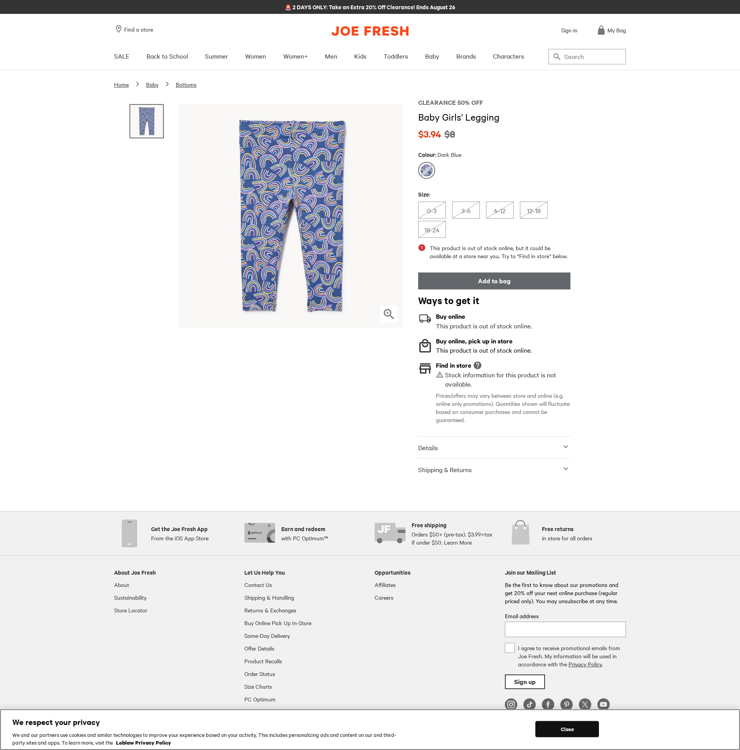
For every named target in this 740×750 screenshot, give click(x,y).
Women (255, 56)
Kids (360, 56)
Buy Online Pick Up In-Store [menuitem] (277, 623)
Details (428, 447)
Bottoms (186, 84)
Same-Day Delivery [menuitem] (267, 635)
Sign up (525, 681)
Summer (216, 56)
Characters (508, 56)
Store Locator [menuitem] (130, 610)
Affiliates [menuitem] (385, 585)
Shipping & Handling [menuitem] (269, 597)
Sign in (569, 30)
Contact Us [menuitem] (258, 585)
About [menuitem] (121, 585)
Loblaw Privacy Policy (143, 742)
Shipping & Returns (445, 469)
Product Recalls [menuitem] (263, 661)
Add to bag (494, 280)
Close (567, 729)
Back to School (167, 56)
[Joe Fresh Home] (370, 31)
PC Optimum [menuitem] (260, 699)
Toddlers (395, 56)
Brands (466, 56)
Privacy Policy (585, 664)
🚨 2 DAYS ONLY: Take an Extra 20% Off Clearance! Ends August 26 (370, 6)
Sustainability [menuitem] (130, 597)
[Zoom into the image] (388, 314)
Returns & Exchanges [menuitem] (270, 610)
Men (331, 56)
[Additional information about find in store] (477, 365)
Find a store (138, 29)
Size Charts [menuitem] (258, 686)
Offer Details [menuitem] (259, 648)
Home (121, 84)
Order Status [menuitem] (259, 674)
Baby (432, 56)
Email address (522, 616)
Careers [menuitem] (384, 597)
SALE (122, 56)
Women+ (295, 56)
